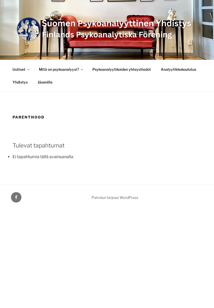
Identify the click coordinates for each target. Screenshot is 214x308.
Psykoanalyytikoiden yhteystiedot (121, 69)
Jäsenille (45, 82)
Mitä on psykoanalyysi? (59, 69)
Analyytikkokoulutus (178, 69)
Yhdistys (20, 82)
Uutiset (19, 69)
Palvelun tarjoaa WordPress (115, 197)
